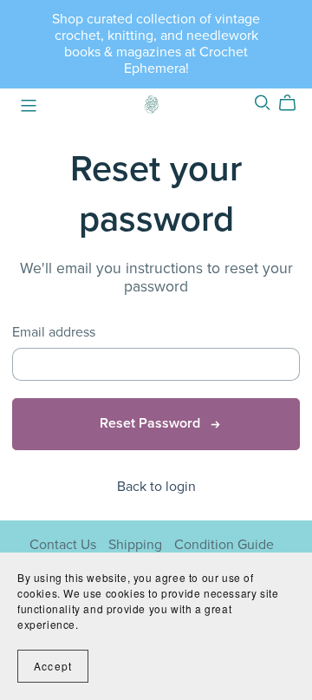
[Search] (262, 103)
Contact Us (64, 544)
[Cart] (294, 103)
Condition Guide (224, 544)
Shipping (137, 544)
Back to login (156, 486)
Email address (53, 332)
